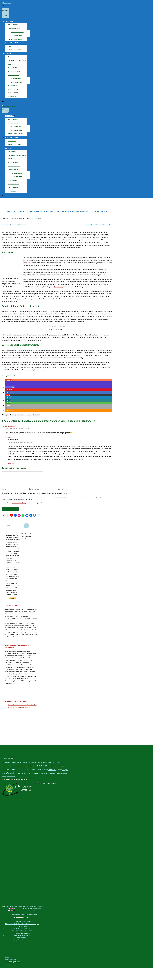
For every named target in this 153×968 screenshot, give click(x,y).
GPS (8, 769)
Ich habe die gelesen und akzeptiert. (23, 503)
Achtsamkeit (4, 762)
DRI (14, 766)
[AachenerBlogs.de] (11, 906)
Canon (11, 766)
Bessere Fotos (39, 762)
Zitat (12, 776)
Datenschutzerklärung (60, 497)
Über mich (12, 57)
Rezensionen (13, 24)
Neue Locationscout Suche (22, 928)
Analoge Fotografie (12, 762)
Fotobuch (35, 766)
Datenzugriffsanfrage (14, 962)
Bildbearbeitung (47, 762)
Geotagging (62, 766)
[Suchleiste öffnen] (3, 6)
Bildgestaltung (58, 287)
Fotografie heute (22, 937)
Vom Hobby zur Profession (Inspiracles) (19, 707)
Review (4, 773)
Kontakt (8, 53)
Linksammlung (13, 28)
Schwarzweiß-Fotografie (24, 773)
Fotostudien (21, 415)
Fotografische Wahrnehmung (22, 940)
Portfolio (12, 46)
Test (45, 773)
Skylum (35, 773)
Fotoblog (9, 21)
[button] (9, 380)
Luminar (39, 770)
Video (61, 773)
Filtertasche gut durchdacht (22, 935)
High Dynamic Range (20, 769)
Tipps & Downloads (15, 39)
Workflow (9, 776)
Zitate (14, 776)
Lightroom (33, 769)
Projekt (65, 769)
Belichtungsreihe (32, 762)
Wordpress (4, 776)
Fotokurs (50, 766)
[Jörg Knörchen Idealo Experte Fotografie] (32, 906)
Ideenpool (29, 415)
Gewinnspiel (4, 769)
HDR (13, 770)
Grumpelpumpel (10, 426)
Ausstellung (25, 762)
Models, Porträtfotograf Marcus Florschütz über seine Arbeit (99, 224)
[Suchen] (26, 525)
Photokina (52, 770)
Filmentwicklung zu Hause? (22, 933)
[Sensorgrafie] (8, 106)
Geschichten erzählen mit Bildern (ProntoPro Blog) (22, 705)
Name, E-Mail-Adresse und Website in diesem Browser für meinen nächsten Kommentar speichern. (35, 493)
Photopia (59, 770)
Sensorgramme (11, 43)
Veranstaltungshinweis (55, 773)
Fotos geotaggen (55, 766)
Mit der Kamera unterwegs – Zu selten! (22, 930)
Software (41, 773)
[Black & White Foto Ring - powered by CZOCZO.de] (11, 910)
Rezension (11, 773)
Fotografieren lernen (17, 60)
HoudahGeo (28, 769)
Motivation (36, 415)
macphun (45, 770)
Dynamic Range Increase (20, 766)
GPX (11, 769)
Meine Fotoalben (14, 50)
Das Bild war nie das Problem (22, 921)
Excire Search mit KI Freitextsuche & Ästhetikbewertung (14, 224)
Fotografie (34, 218)
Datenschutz (13, 93)
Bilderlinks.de (32, 910)
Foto (31, 766)
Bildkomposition (5, 766)
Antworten (8, 437)
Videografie (64, 773)
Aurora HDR (20, 762)
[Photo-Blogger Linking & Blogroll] (32, 908)
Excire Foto (27, 263)
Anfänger (14, 415)
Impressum (12, 96)
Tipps (47, 773)
